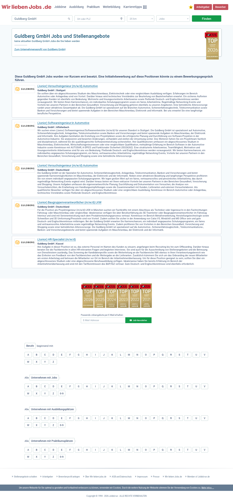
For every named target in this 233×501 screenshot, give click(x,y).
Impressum (142, 476)
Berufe (30, 346)
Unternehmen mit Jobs (44, 377)
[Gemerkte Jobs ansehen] (191, 7)
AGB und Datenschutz (122, 476)
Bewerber (220, 7)
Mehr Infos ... (207, 487)
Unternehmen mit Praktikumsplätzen (52, 441)
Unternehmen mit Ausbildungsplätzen (52, 409)
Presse (156, 476)
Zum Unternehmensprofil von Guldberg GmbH (39, 49)
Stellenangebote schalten (25, 476)
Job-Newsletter (140, 320)
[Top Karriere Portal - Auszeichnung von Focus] (116, 296)
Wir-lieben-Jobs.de (173, 476)
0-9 (62, 393)
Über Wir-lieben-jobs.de (95, 476)
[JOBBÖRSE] (26, 7)
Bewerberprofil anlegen (69, 476)
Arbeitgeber (203, 7)
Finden (206, 19)
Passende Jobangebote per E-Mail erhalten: (102, 315)
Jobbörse (113, 496)
